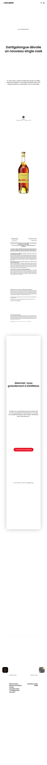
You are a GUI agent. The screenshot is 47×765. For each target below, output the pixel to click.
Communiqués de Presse (24, 29)
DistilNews (23, 119)
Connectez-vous (29, 482)
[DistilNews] (23, 117)
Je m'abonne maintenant (23, 449)
